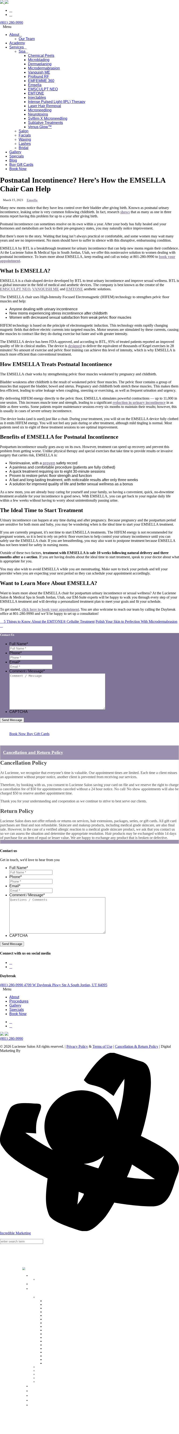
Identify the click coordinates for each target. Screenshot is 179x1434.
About (34, 1275)
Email (14, 662)
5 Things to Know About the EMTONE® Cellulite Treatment (49, 621)
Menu (7, 27)
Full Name (18, 644)
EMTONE (74, 289)
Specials (36, 1390)
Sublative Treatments (56, 1359)
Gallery (35, 1385)
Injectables (50, 1337)
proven (49, 463)
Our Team (42, 1279)
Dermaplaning (52, 1308)
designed (75, 346)
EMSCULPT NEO (15, 289)
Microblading (52, 1304)
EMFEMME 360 (54, 1322)
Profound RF (51, 1319)
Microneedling (52, 1348)
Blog (33, 1395)
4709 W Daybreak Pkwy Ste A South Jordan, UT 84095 (65, 985)
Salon (40, 1367)
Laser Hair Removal (56, 1345)
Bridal (40, 1381)
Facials (40, 1370)
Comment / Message (27, 671)
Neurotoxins (51, 1352)
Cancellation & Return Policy (136, 1046)
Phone (15, 653)
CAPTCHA (18, 712)
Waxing (41, 1374)
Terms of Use (102, 1046)
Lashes (40, 1378)
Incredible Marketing (15, 1233)
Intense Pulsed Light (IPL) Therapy (66, 1341)
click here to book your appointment (50, 609)
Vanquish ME (52, 1315)
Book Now (38, 1404)
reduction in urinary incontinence (139, 402)
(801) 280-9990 (12, 985)
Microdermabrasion (55, 1312)
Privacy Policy (77, 1046)
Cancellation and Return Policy (33, 752)
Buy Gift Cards (42, 1400)
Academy (37, 1283)
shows (125, 212)
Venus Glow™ (52, 1363)
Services (43, 1290)
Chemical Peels (53, 1301)
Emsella (32, 200)
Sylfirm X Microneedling (59, 1356)
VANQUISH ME (45, 289)
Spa (38, 1297)
